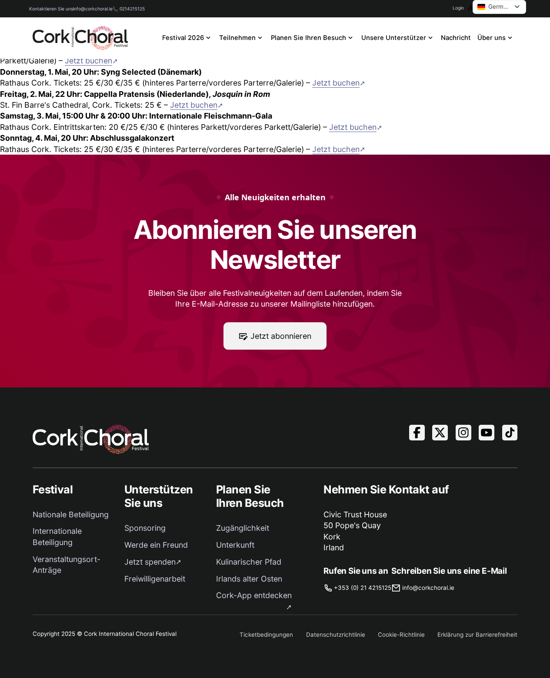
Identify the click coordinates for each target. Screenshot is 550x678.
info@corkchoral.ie (93, 8)
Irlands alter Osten (249, 578)
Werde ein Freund (156, 544)
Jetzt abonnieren (280, 336)
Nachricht (456, 38)
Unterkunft (235, 544)
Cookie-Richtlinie (401, 634)
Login (458, 7)
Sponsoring (145, 527)
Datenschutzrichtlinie (335, 634)
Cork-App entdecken (254, 595)
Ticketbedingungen (266, 634)
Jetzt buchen (88, 60)
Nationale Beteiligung (71, 514)
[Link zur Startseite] (80, 38)
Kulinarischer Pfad (248, 561)
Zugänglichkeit (242, 527)
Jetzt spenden (150, 561)
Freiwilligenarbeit (154, 578)
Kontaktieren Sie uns (51, 8)
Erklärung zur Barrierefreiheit (477, 634)
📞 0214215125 (129, 8)
